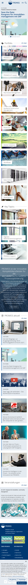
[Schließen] (25, 561)
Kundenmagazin (6, 555)
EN (23, 3)
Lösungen (4, 550)
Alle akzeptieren (22, 583)
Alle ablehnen (12, 579)
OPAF (3, 557)
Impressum (18, 552)
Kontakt (17, 550)
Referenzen (5, 552)
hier (4, 574)
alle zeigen (24, 43)
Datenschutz (18, 555)
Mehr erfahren (14, 307)
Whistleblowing (19, 557)
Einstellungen (22, 579)
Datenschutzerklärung (18, 576)
